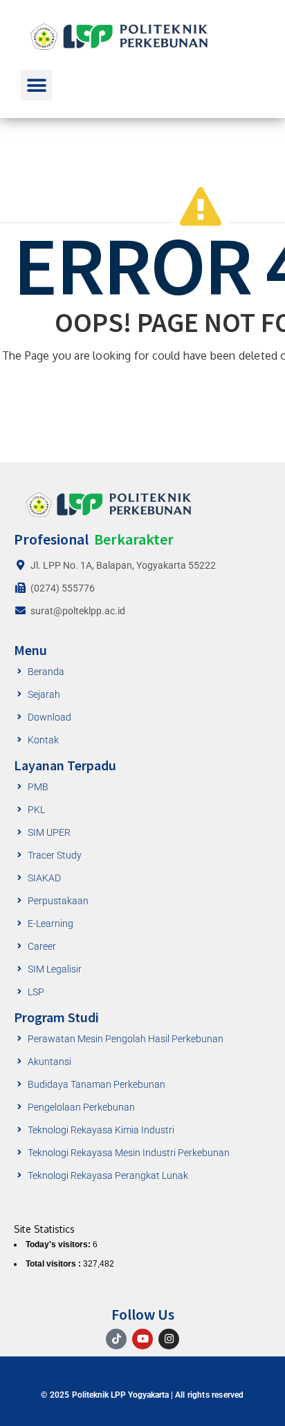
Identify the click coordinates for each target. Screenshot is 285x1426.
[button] (36, 85)
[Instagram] (168, 1339)
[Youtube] (142, 1339)
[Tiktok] (116, 1339)
